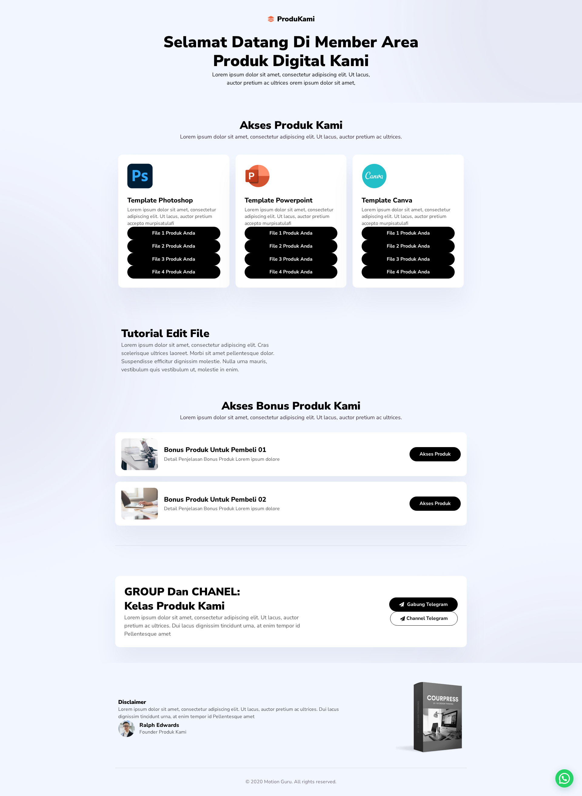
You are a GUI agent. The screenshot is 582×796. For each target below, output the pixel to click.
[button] (564, 778)
